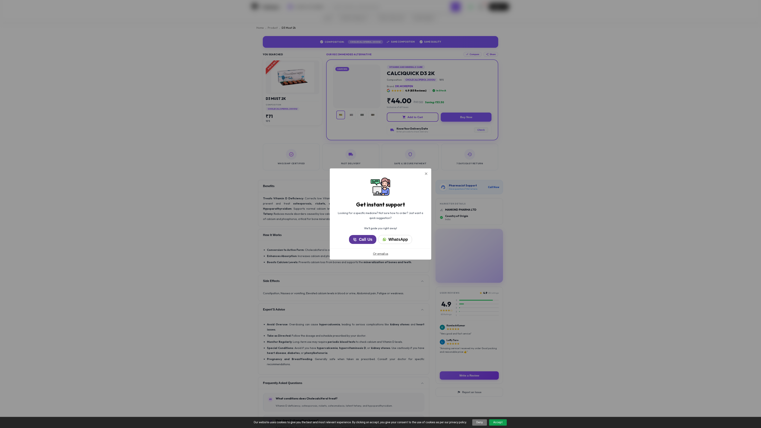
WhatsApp (398, 239)
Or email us (380, 254)
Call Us (365, 239)
